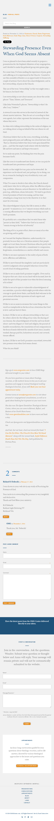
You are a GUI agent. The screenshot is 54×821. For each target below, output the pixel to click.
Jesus (23, 36)
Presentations (27, 789)
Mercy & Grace (31, 36)
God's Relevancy (8, 36)
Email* (4, 683)
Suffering (6, 38)
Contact (27, 802)
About (27, 798)
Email (4, 562)
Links (27, 800)
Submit (27, 724)
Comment (6, 572)
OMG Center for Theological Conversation (19, 5)
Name (4, 552)
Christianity (28, 34)
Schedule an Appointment (27, 765)
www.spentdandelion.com (19, 414)
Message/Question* (8, 693)
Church (35, 34)
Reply (6, 516)
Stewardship (46, 36)
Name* (5, 672)
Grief (15, 36)
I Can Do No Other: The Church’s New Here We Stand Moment (25, 433)
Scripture (39, 36)
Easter (40, 34)
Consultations (27, 791)
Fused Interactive (43, 813)
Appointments (27, 793)
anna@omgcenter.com (27, 394)
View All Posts (13, 14)
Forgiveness (46, 34)
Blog (27, 795)
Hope (19, 36)
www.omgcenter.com (21, 370)
